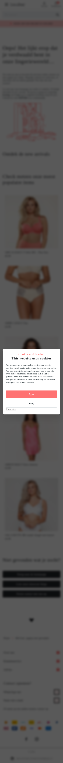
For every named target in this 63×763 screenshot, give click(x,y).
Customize (11, 409)
